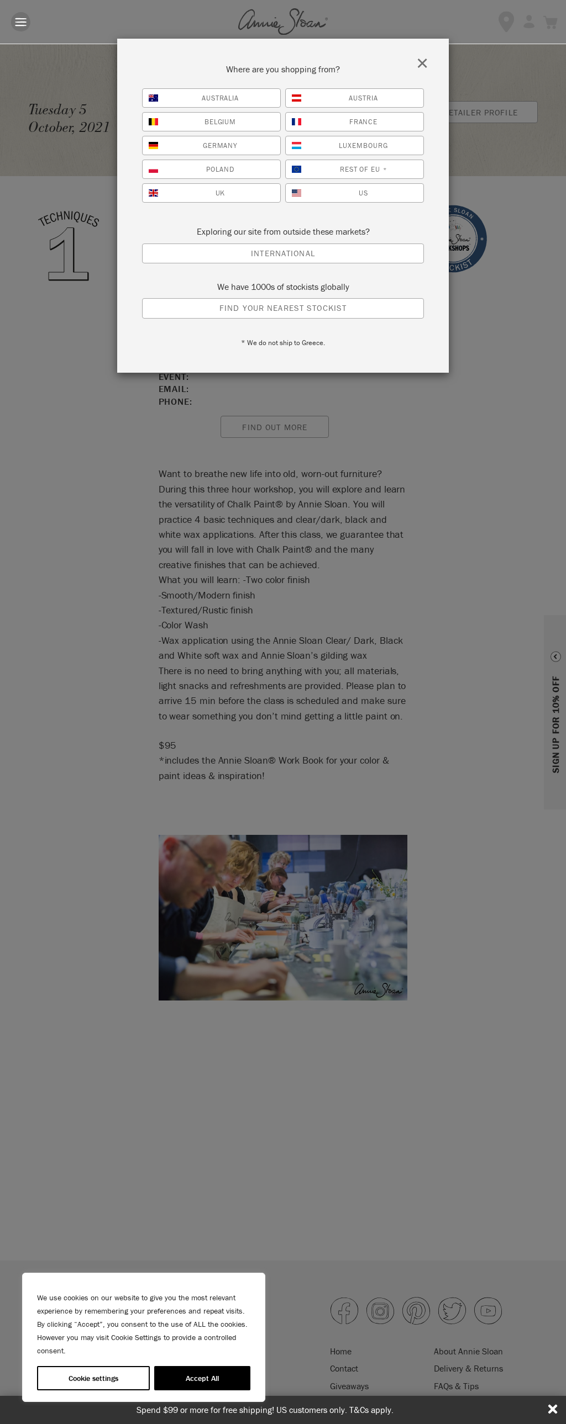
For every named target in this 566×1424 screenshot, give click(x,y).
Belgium (221, 121)
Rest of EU (363, 169)
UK (221, 193)
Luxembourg (363, 145)
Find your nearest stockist (283, 308)
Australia (220, 98)
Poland (220, 169)
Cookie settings (93, 1378)
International (283, 253)
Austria (363, 98)
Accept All (202, 1378)
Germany (220, 145)
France (363, 121)
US (363, 193)
